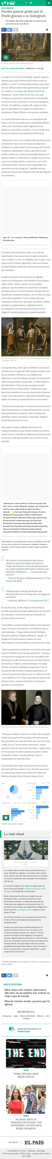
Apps (15, 1016)
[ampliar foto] (26, 801)
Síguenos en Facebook (26, 2)
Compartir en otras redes (15, 30)
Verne (8, 3)
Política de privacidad (10, 1153)
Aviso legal (41, 1151)
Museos (40, 1016)
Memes (26, 1115)
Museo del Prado (27, 1016)
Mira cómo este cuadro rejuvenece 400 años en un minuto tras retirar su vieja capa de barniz (27, 993)
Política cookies (25, 1153)
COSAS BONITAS (7, 8)
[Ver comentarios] (48, 30)
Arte (48, 1016)
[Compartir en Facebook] (4, 30)
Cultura (26, 1018)
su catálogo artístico (24, 910)
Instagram (26, 962)
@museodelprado (26, 563)
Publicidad (32, 1151)
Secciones (49, 3)
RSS (23, 1156)
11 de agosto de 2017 (38, 600)
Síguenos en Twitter (31, 2)
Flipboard (34, 962)
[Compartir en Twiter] (9, 30)
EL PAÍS (34, 1142)
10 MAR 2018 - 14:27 (34, 68)
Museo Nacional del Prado (40, 245)
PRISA (28, 1156)
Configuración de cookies (41, 1153)
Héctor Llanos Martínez (12, 68)
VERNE (26, 1070)
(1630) (27, 91)
